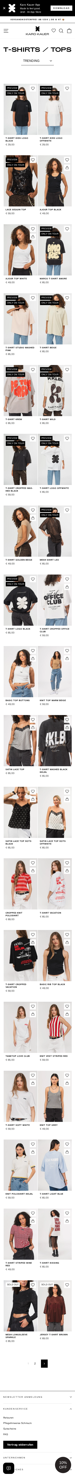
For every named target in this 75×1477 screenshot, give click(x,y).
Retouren (8, 1417)
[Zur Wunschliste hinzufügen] (33, 88)
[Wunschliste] (53, 30)
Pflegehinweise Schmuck (17, 1423)
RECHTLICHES (13, 1469)
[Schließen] (4, 8)
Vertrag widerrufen (20, 1444)
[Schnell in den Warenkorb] (67, 168)
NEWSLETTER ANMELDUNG (23, 1397)
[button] (63, 1465)
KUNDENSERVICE (15, 1409)
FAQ (5, 1434)
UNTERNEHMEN (14, 1457)
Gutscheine (9, 1428)
